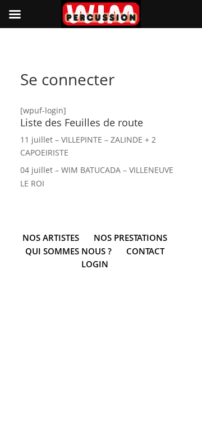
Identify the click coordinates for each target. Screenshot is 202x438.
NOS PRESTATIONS (130, 237)
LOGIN (94, 264)
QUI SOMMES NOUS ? (68, 251)
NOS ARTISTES (50, 237)
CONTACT (145, 251)
